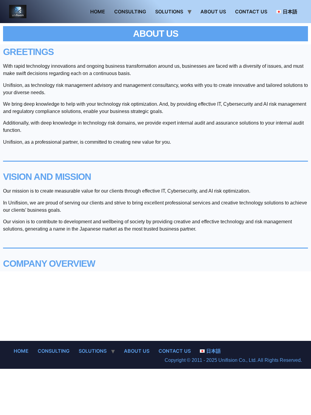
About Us (213, 12)
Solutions (169, 12)
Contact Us (251, 12)
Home (97, 12)
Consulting (130, 12)
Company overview (49, 264)
